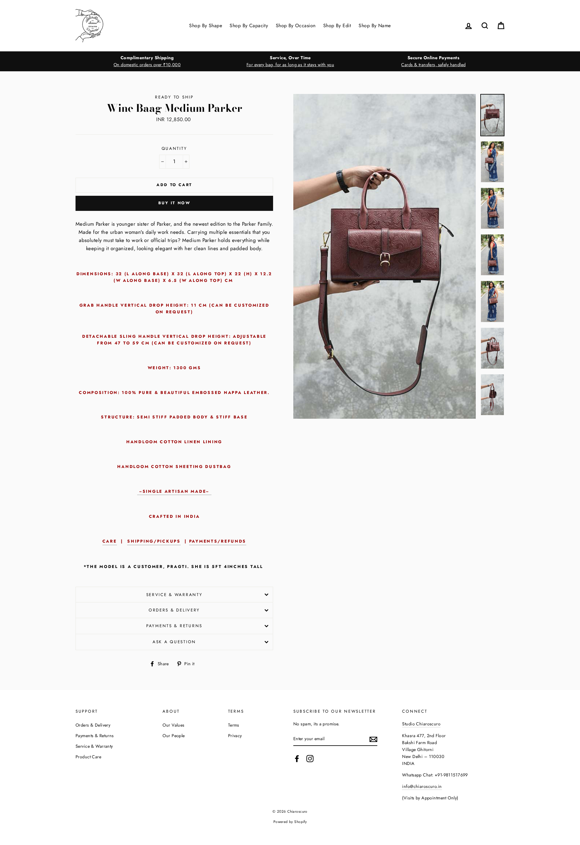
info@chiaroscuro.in (422, 786)
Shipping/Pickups (154, 541)
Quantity (174, 148)
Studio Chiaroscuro (421, 724)
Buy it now (174, 203)
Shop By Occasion (296, 25)
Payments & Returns (174, 626)
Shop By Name (375, 25)
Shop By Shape (205, 25)
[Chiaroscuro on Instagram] (310, 759)
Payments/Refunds (217, 541)
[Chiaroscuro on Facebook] (297, 759)
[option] (147, 61)
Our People (174, 736)
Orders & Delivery (174, 610)
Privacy (235, 736)
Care (109, 541)
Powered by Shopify (290, 821)
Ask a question (174, 642)
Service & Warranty (174, 595)
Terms (233, 725)
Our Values (173, 725)
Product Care (88, 757)
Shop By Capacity (249, 25)
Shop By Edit (337, 25)
